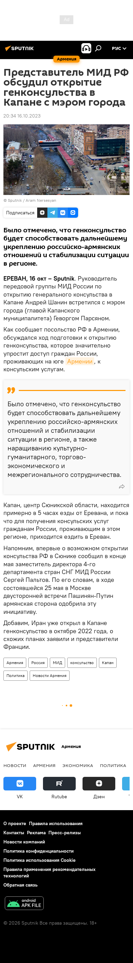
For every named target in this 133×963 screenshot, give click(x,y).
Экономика (77, 765)
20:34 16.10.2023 (22, 116)
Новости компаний (24, 842)
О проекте (14, 823)
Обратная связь (20, 885)
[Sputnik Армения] (20, 51)
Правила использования (56, 823)
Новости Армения (49, 675)
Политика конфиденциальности (38, 851)
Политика (15, 675)
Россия (38, 662)
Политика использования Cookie (39, 860)
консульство (82, 662)
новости (14, 765)
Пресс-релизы (64, 833)
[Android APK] (24, 904)
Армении (79, 361)
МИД (57, 662)
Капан (108, 662)
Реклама (36, 833)
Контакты (13, 833)
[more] (122, 486)
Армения (14, 662)
